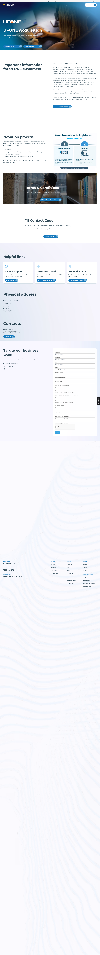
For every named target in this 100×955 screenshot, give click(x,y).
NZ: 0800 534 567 (81, 1)
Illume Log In (92, 1)
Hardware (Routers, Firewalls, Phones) (64, 402)
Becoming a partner (59, 405)
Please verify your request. (61, 423)
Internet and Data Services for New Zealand (65, 392)
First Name (57, 352)
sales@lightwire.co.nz (58, 1)
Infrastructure (30, 1)
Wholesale (21, 1)
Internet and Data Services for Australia (64, 389)
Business (13, 1)
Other (56, 409)
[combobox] (57, 369)
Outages (48, 1)
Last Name (57, 357)
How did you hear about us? (62, 416)
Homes (6, 1)
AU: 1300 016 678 (70, 1)
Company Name (59, 372)
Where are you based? (60, 377)
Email (56, 362)
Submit (57, 432)
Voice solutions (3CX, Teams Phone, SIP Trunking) (66, 395)
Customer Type (58, 381)
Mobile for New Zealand (60, 399)
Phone (56, 367)
